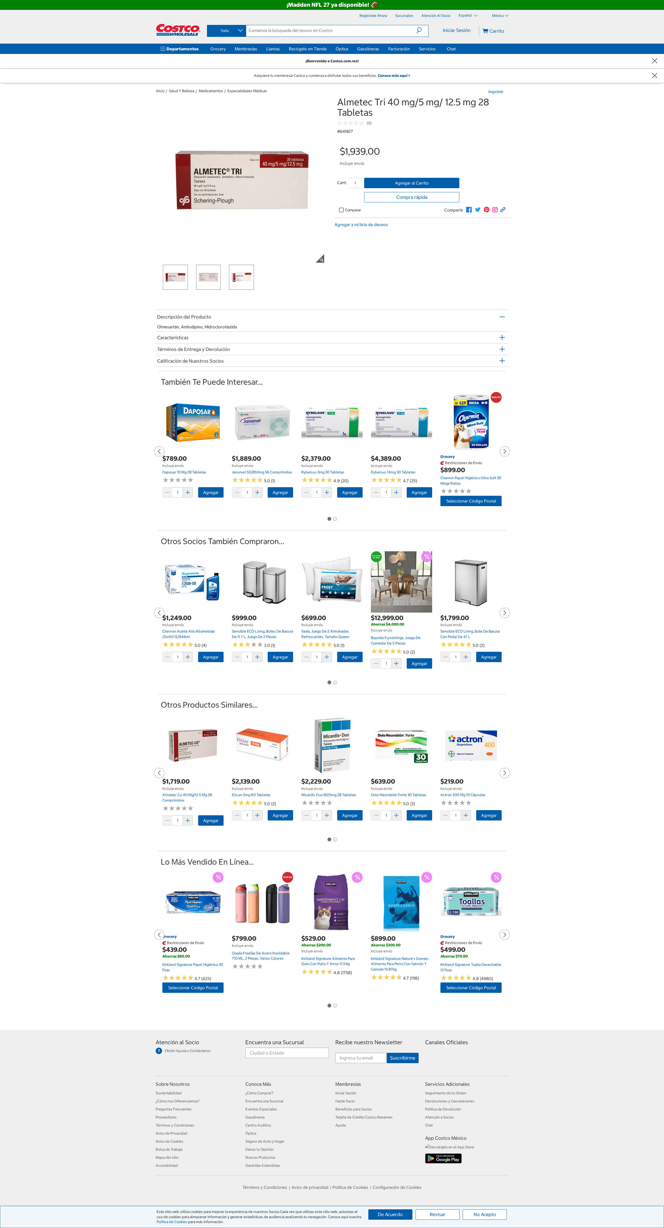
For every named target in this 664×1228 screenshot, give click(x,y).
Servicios (427, 48)
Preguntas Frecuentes (174, 1109)
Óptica (342, 48)
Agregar (211, 492)
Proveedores (166, 1117)
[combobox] (226, 30)
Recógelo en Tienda (308, 48)
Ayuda (340, 1125)
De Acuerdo (390, 1214)
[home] (178, 29)
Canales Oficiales (446, 1042)
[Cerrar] (654, 61)
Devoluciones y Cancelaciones (449, 1101)
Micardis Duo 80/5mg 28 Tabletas (328, 794)
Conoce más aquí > (394, 75)
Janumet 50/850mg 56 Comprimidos (262, 472)
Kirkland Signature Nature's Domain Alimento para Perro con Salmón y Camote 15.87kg (399, 964)
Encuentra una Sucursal (274, 1042)
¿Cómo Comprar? (259, 1093)
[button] (422, 30)
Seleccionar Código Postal (471, 501)
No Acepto (485, 1214)
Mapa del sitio (167, 1157)
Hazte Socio (345, 1101)
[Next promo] (505, 451)
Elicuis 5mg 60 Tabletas (251, 794)
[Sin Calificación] (352, 123)
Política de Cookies (172, 1221)
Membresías (246, 48)
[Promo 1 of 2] (329, 519)
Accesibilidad (167, 1165)
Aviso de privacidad (310, 1187)
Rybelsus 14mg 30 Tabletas (393, 472)
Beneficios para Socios (353, 1109)
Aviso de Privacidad (171, 1133)
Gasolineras (368, 48)
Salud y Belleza (181, 91)
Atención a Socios (439, 1117)
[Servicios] (437, 48)
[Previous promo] (159, 451)
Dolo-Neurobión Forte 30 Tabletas (398, 794)
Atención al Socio (177, 1042)
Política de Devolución (443, 1109)
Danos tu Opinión (259, 1149)
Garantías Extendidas (262, 1165)
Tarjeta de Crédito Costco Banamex (363, 1117)
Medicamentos (211, 91)
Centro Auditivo (258, 1125)
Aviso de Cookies (169, 1141)
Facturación (399, 48)
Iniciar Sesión (457, 30)
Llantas (273, 48)
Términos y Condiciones (175, 1125)
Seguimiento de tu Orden (445, 1093)
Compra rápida (411, 197)
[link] (469, 209)
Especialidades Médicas (247, 91)
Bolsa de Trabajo (169, 1149)
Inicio (160, 91)
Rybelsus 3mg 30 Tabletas (322, 472)
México (498, 15)
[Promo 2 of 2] (335, 519)
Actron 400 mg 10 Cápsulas (463, 794)
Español (466, 15)
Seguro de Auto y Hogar (264, 1141)
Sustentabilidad (169, 1093)
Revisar (437, 1214)
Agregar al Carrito (412, 183)
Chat (451, 48)
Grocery (218, 48)
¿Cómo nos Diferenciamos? (177, 1101)
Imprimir (495, 91)
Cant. (342, 182)
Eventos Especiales (261, 1109)
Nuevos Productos (260, 1157)
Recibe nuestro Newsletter (368, 1042)
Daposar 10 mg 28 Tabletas (184, 472)
